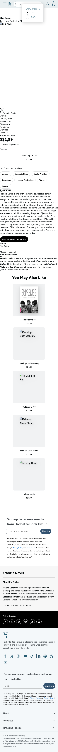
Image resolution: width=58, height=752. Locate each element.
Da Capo (4, 129)
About (6, 713)
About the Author (8, 254)
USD (33, 12)
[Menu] (4, 4)
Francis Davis (9, 113)
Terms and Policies (12, 727)
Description (5, 190)
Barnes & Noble (21, 173)
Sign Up (46, 531)
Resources (8, 720)
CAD (33, 17)
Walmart (5, 186)
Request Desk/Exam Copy (14, 239)
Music (3, 251)
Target (42, 180)
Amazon (5, 173)
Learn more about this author (16, 605)
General (12, 251)
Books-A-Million (40, 173)
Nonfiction (5, 246)
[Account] (47, 4)
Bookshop (6, 180)
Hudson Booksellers (25, 180)
